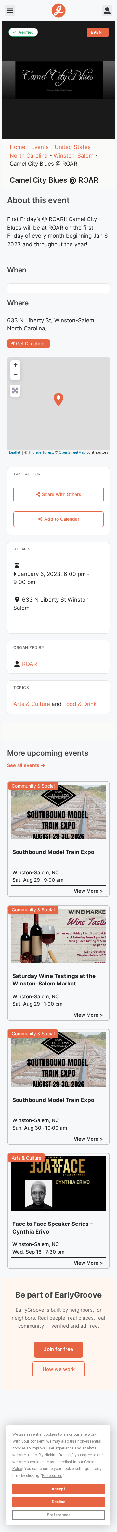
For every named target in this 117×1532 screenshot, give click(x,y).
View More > (88, 891)
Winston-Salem (74, 155)
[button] (10, 10)
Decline (58, 1502)
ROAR (29, 664)
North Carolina (29, 155)
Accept (58, 1489)
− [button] (15, 374)
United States (73, 147)
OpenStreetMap (72, 452)
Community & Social (33, 786)
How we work (59, 1369)
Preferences (59, 1515)
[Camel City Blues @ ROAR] (58, 399)
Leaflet (14, 452)
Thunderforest (40, 452)
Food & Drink (80, 704)
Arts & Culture (31, 704)
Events (40, 147)
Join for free (58, 1349)
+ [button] (15, 364)
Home (17, 147)
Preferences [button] (52, 1475)
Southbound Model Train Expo (53, 852)
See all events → (26, 765)
